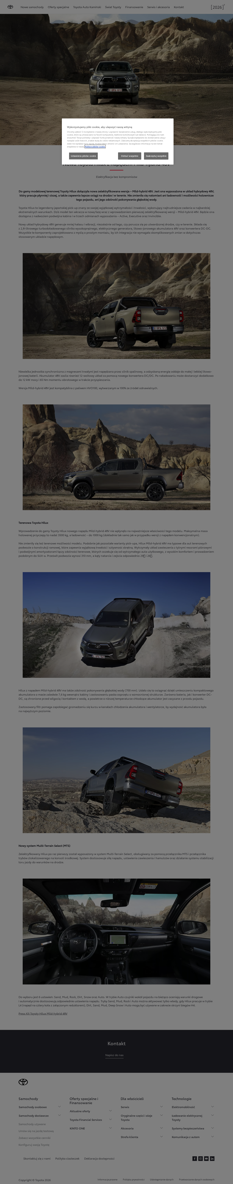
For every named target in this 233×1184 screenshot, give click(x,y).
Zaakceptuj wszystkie (156, 155)
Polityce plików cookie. (95, 146)
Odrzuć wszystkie (129, 155)
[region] (118, 141)
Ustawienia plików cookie (83, 155)
